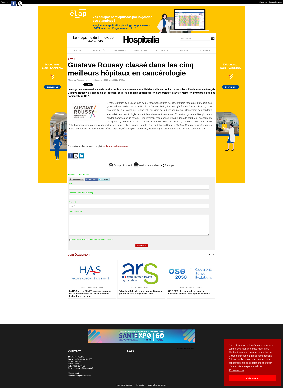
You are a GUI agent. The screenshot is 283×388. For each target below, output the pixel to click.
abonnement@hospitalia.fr (79, 375)
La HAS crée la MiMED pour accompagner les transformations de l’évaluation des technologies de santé (90, 293)
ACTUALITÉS (99, 50)
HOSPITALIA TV (120, 50)
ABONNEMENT (163, 50)
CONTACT (205, 50)
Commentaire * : (76, 211)
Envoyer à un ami (122, 165)
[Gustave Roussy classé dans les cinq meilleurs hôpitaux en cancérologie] (86, 102)
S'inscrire (263, 2)
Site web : (73, 202)
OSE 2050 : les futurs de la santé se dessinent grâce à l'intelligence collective (189, 292)
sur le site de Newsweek (115, 146)
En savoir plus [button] (236, 370)
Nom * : (72, 183)
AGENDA (184, 50)
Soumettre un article (157, 385)
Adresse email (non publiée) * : (82, 192)
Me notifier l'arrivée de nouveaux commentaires (92, 239)
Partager (169, 165)
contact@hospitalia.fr (84, 368)
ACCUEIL (78, 50)
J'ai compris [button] (252, 378)
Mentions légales (124, 385)
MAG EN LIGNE (141, 50)
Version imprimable (148, 165)
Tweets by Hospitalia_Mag (185, 348)
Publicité (140, 385)
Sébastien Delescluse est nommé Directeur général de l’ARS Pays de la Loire (141, 292)
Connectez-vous (275, 2)
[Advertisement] (141, 309)
